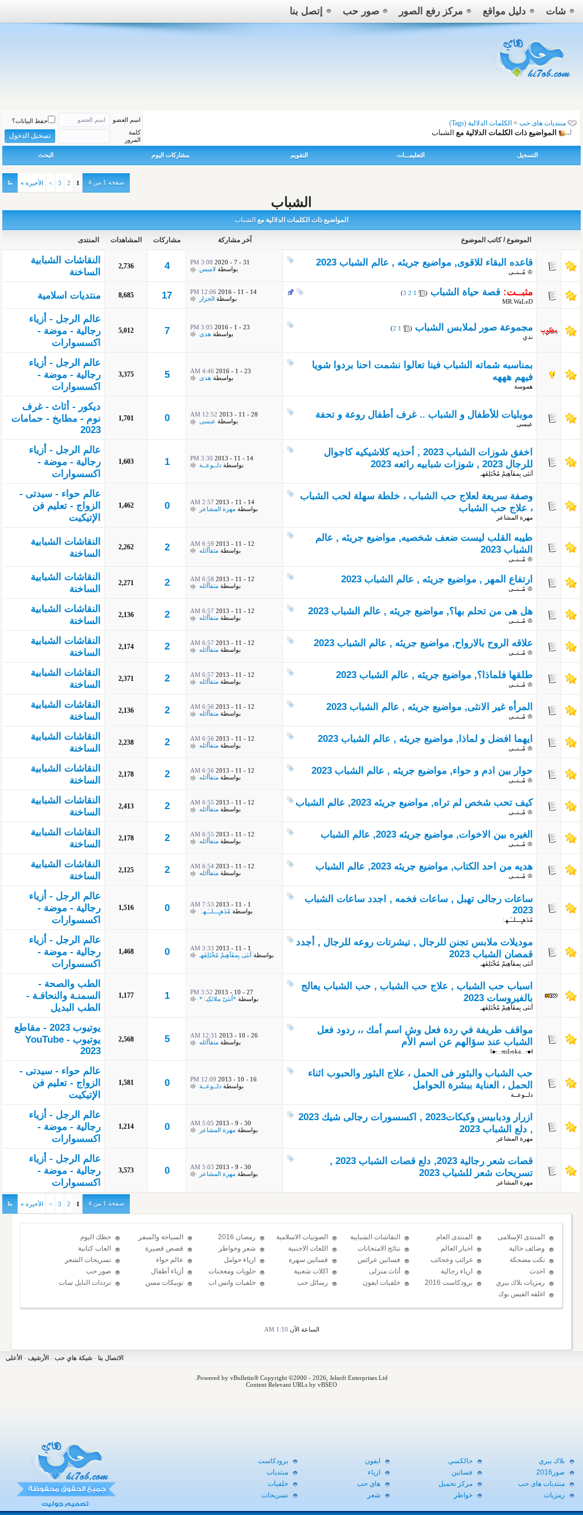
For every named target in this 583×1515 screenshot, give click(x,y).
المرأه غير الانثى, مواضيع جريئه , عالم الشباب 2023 (429, 706)
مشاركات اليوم (170, 155)
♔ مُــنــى (520, 271)
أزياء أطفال (167, 1271)
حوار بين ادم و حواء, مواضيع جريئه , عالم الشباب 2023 (422, 770)
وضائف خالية (527, 1248)
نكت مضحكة (527, 1260)
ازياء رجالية (457, 1271)
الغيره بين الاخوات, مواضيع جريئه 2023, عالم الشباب (427, 834)
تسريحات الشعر (88, 1260)
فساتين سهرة (308, 1260)
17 (167, 295)
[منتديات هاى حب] (532, 80)
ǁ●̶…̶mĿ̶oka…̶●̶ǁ (511, 1051)
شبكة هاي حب (73, 1357)
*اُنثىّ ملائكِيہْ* (217, 998)
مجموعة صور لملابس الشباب (474, 327)
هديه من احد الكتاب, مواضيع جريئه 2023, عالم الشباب (424, 866)
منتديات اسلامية (69, 295)
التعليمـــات (411, 155)
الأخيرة (31, 182)
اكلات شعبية (311, 1271)
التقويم (299, 155)
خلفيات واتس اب (232, 1283)
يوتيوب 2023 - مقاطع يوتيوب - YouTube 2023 (57, 1039)
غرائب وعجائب (451, 1260)
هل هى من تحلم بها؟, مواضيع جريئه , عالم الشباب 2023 (420, 611)
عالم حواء (169, 1260)
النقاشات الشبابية (375, 1237)
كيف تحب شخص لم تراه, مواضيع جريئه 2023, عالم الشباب (414, 802)
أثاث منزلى (384, 1271)
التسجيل (527, 155)
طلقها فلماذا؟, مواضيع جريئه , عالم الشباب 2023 (434, 674)
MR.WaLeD (517, 301)
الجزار (207, 298)
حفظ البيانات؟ (30, 120)
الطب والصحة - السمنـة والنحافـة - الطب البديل (63, 995)
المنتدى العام (454, 1237)
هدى (205, 333)
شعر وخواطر (237, 1248)
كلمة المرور (133, 136)
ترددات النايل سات (85, 1283)
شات (556, 11)
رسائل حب (312, 1283)
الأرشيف (38, 1357)
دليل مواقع (504, 11)
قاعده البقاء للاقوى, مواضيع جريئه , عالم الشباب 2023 (424, 262)
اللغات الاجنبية (308, 1248)
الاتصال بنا (111, 1357)
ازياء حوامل (240, 1260)
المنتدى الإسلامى (521, 1237)
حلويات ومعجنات (232, 1271)
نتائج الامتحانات (379, 1248)
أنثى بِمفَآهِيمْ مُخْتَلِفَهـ (507, 473)
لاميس (207, 269)
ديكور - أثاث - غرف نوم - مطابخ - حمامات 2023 (56, 418)
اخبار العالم (457, 1248)
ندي (528, 336)
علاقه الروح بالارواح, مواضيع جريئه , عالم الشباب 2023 (423, 643)
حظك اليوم (95, 1237)
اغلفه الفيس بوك (521, 1294)
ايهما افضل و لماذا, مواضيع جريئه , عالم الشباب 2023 (425, 738)
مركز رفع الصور (431, 11)
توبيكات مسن (164, 1283)
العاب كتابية (94, 1248)
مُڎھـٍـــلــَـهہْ (517, 919)
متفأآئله (209, 550)
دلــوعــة (210, 465)
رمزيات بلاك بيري (520, 1283)
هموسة (523, 386)
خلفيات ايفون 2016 (381, 1288)
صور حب (361, 11)
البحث (46, 155)
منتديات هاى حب (542, 123)
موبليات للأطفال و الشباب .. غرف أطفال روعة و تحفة (424, 414)
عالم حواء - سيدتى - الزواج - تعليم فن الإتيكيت (60, 505)
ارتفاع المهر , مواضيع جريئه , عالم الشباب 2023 (437, 579)
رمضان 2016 (237, 1237)
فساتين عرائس (379, 1260)
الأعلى (14, 1357)
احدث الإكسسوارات (526, 1276)
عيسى (524, 423)
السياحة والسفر (160, 1237)
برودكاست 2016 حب (449, 1288)
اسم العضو (127, 119)
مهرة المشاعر (514, 517)
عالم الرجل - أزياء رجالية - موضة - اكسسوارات (65, 330)
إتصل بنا (306, 11)
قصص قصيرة (164, 1248)
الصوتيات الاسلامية (302, 1237)
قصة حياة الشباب (465, 292)
